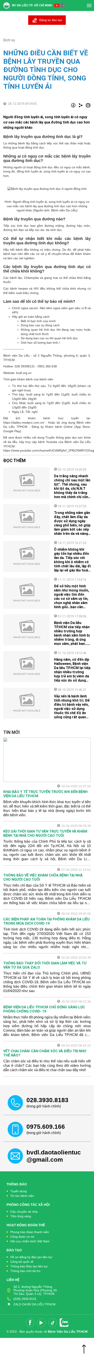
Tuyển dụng (18, 1191)
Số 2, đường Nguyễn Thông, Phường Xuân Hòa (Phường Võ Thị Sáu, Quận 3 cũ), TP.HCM (35, 1290)
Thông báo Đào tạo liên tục (29, 1266)
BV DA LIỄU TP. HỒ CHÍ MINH (32, 5)
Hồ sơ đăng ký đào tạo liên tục (31, 1257)
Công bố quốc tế (21, 1261)
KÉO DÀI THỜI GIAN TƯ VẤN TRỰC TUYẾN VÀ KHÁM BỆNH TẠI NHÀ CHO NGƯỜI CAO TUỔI (45, 833)
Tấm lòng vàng (20, 1216)
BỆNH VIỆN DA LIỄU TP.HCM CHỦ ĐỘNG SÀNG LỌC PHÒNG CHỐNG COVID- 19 (44, 1009)
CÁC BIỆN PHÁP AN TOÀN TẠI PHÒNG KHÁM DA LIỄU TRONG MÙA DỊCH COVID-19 (46, 921)
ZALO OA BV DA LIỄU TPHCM (34, 1304)
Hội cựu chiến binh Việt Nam (30, 1241)
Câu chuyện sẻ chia (24, 1211)
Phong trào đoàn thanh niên (29, 1232)
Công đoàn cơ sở (22, 1236)
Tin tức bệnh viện (22, 1196)
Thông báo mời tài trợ (25, 1271)
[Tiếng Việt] (56, 5)
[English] (62, 5)
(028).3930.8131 (25, 1299)
